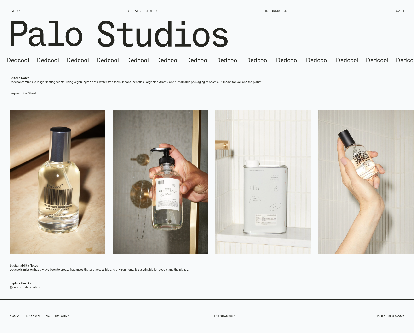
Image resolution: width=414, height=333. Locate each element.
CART (400, 11)
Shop (15, 11)
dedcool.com (33, 287)
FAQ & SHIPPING (38, 316)
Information (276, 11)
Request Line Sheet (23, 93)
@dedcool (16, 287)
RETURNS (62, 316)
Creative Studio (142, 11)
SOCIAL (15, 316)
